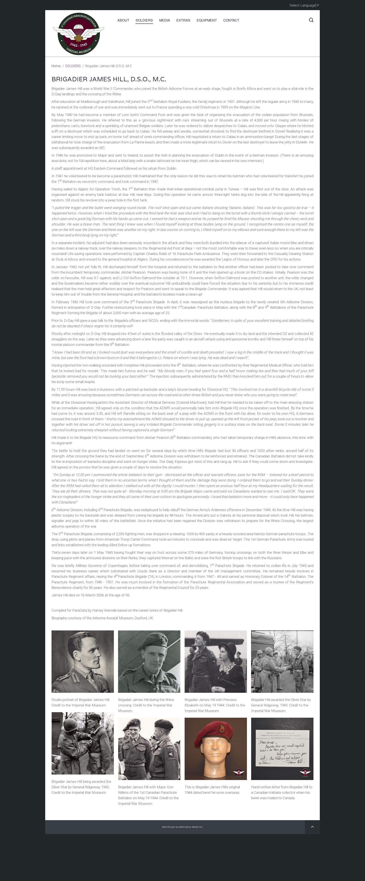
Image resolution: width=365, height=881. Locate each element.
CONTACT (231, 20)
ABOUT (123, 20)
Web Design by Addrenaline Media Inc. (182, 827)
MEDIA (164, 20)
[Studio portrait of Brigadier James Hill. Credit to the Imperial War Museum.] (83, 661)
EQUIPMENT (207, 20)
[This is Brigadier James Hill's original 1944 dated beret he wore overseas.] (216, 749)
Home (56, 66)
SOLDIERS (144, 20)
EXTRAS (183, 20)
